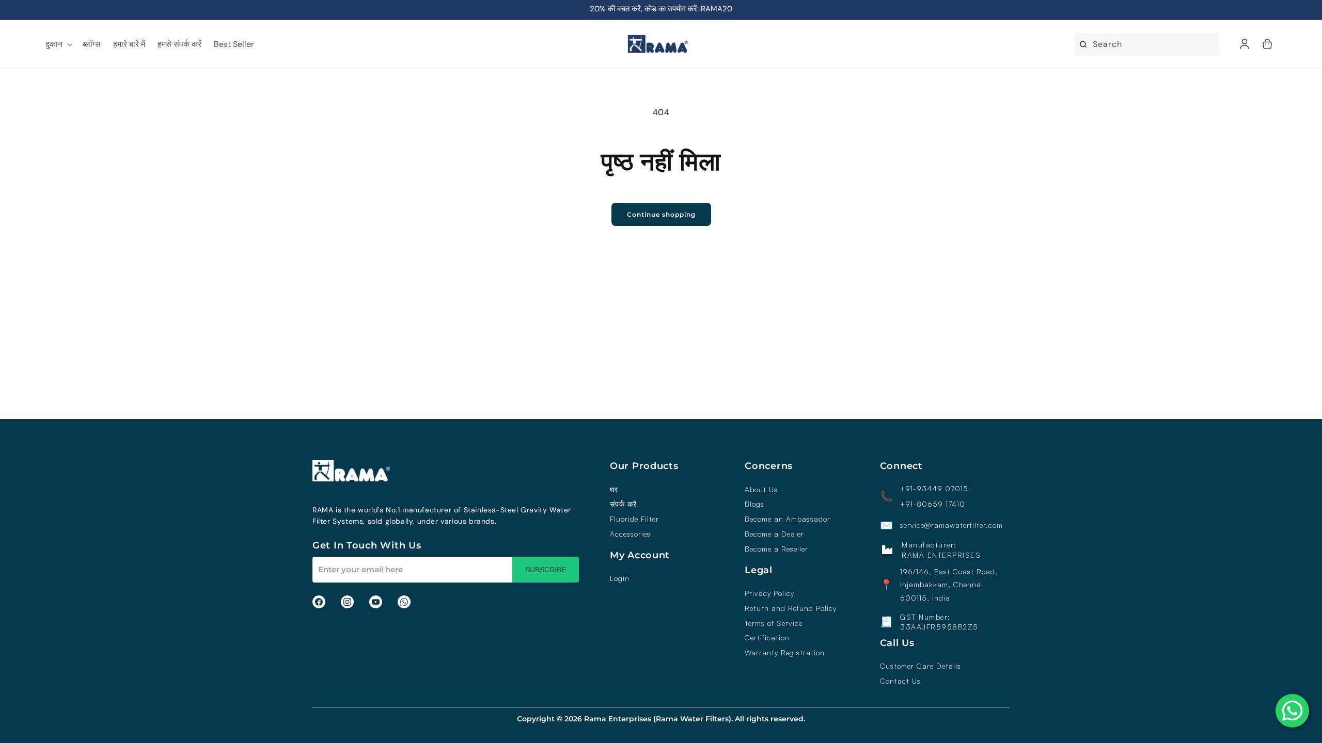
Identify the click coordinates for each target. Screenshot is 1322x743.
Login (619, 578)
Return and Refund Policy (791, 608)
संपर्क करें (623, 504)
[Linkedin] (404, 601)
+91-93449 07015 (934, 488)
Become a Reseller (776, 549)
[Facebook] (318, 601)
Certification (767, 637)
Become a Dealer (774, 534)
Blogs (754, 504)
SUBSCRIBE (545, 570)
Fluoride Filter (634, 519)
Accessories (630, 534)
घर (614, 489)
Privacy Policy (769, 593)
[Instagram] (347, 601)
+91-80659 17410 (932, 504)
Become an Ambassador (787, 519)
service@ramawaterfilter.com (951, 525)
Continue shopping (661, 214)
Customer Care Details (920, 666)
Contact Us (900, 681)
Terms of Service (773, 623)
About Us (761, 489)
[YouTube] (375, 601)
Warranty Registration (785, 652)
